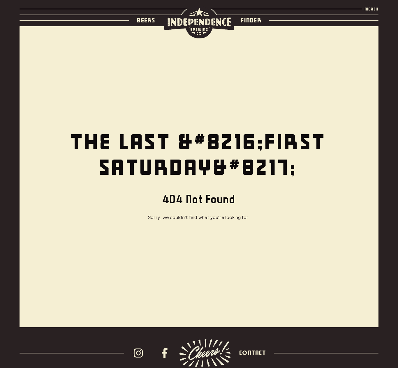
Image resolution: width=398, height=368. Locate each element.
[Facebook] (166, 353)
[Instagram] (140, 353)
